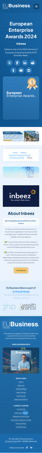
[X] (9, 63)
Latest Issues (21, 392)
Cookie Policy (21, 427)
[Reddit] (32, 63)
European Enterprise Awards (18, 52)
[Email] (21, 70)
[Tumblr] (13, 70)
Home (15, 152)
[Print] (29, 70)
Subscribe (18, 413)
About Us (21, 385)
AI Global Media (21, 291)
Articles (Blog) (21, 389)
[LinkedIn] (25, 63)
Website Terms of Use (21, 416)
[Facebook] (17, 63)
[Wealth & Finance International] (20, 307)
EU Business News (25, 439)
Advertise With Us (21, 399)
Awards (23, 152)
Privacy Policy (21, 423)
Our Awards (21, 396)
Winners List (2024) (17, 158)
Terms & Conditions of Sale (21, 420)
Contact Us (21, 409)
